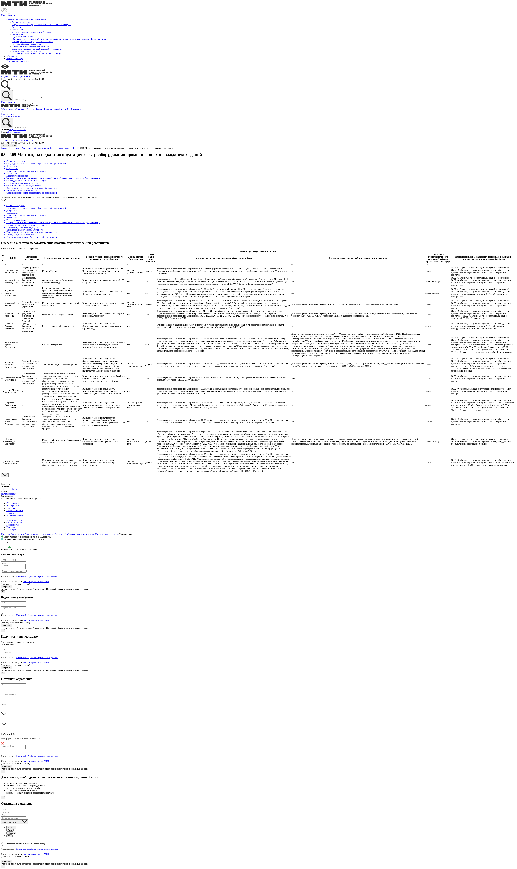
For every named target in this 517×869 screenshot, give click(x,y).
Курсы (56, 109)
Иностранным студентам (17, 61)
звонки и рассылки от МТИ (36, 581)
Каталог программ (14, 510)
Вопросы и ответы (15, 515)
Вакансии (5, 116)
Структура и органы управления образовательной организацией (41, 24)
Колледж (48, 109)
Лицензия (6, 534)
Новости (5, 114)
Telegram (11, 833)
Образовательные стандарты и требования (31, 32)
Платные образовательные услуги (27, 44)
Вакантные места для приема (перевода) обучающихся (37, 49)
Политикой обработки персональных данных (37, 576)
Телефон (11, 827)
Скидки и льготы (14, 522)
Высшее (40, 109)
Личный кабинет (9, 15)
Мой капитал (12, 525)
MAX (9, 836)
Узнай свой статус (14, 58)
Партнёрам (11, 529)
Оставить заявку (9, 145)
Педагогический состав (23, 37)
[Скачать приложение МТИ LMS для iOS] (4, 547)
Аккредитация (18, 534)
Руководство (17, 34)
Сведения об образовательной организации (26, 20)
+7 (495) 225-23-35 (9, 76)
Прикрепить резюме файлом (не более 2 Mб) (24, 844)
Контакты (15, 116)
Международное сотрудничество (27, 51)
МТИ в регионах (75, 109)
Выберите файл (8, 734)
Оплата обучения (14, 520)
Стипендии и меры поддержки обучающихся (32, 41)
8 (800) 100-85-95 (26, 76)
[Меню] (9, 13)
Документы (17, 27)
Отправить (6, 587)
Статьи (13, 114)
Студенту (31, 109)
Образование (18, 29)
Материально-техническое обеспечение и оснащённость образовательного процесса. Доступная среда (59, 39)
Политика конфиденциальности (39, 534)
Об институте (7, 109)
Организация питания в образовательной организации (37, 54)
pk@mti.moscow (14, 132)
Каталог (63, 109)
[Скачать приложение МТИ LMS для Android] (14, 547)
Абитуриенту (12, 56)
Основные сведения (21, 22)
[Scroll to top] (5, 475)
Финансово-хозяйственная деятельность (30, 46)
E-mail (10, 830)
